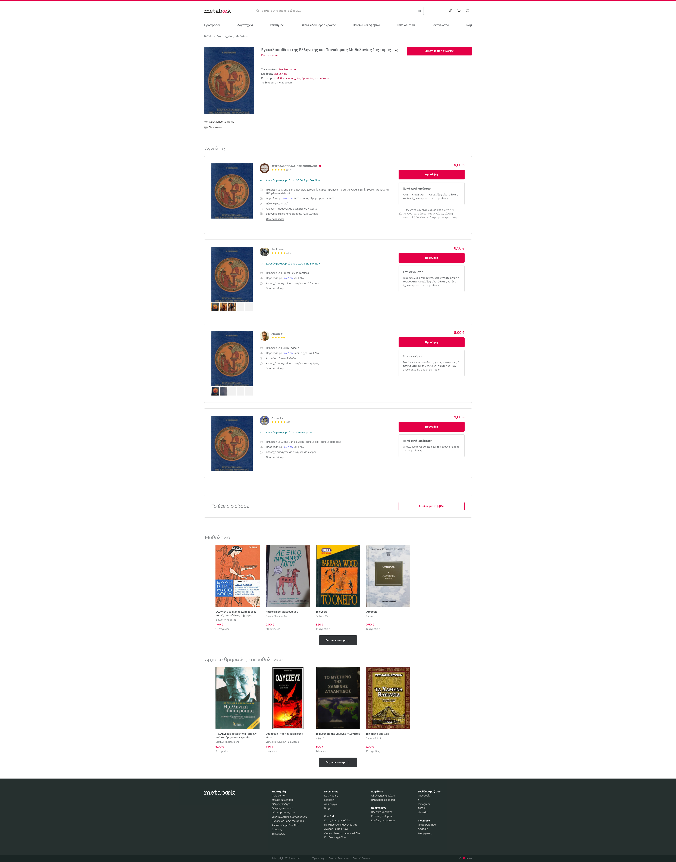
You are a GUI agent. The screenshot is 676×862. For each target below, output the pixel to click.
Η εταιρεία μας (427, 825)
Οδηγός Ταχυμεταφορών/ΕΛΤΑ (342, 833)
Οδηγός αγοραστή (282, 808)
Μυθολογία (243, 36)
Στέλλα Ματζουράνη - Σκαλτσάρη (282, 742)
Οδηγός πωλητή (281, 804)
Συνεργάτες (425, 833)
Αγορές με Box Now (336, 829)
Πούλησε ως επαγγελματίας (340, 825)
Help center (279, 796)
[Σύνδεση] (467, 11)
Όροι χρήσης (319, 858)
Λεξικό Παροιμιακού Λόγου (282, 612)
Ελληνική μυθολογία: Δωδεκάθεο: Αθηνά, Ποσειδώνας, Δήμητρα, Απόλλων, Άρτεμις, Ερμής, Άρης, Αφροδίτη (235, 614)
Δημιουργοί (330, 804)
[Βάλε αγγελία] (450, 11)
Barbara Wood (323, 616)
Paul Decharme (270, 55)
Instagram (424, 804)
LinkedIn (423, 812)
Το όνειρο (321, 612)
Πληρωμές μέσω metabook (288, 821)
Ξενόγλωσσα (440, 25)
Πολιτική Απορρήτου (340, 858)
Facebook (424, 796)
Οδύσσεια (371, 612)
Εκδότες (329, 800)
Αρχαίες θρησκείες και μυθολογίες (311, 78)
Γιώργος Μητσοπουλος (277, 616)
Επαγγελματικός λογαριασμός (289, 817)
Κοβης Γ (320, 738)
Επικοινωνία (278, 834)
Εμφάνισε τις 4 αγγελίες (439, 51)
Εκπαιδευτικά (406, 25)
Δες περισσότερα (336, 640)
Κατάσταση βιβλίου (335, 837)
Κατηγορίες (331, 796)
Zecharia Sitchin (374, 738)
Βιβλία (208, 36)
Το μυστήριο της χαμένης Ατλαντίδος (338, 734)
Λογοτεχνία (245, 25)
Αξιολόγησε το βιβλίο (221, 122)
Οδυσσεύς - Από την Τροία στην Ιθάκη (284, 736)
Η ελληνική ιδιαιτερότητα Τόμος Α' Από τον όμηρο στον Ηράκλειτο (235, 736)
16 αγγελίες (222, 629)
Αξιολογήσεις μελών (383, 796)
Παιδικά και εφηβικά (366, 25)
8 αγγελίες (222, 751)
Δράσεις (277, 829)
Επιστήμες (277, 25)
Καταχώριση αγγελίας (337, 820)
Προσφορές (212, 25)
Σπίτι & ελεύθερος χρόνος (318, 25)
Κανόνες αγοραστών (383, 820)
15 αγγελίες (373, 751)
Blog (327, 808)
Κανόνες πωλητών (381, 816)
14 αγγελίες (373, 629)
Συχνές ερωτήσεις (282, 800)
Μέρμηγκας (280, 74)
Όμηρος (370, 616)
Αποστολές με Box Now (285, 825)
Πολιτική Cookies (361, 858)
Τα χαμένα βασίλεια (377, 734)
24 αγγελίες (323, 751)
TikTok (421, 808)
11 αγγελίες (272, 751)
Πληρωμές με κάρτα (383, 800)
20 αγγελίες (273, 629)
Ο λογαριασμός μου (283, 812)
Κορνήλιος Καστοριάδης (227, 742)
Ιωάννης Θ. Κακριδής (225, 620)
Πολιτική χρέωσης (381, 812)
